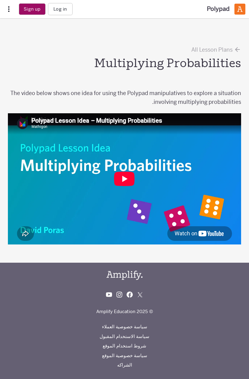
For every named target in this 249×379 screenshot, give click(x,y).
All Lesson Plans (212, 49)
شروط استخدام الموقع (124, 346)
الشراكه (124, 365)
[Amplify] (124, 275)
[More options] (8, 9)
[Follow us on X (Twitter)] (140, 294)
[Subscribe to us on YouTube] (109, 294)
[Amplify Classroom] (240, 9)
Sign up (32, 9)
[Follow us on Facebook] (129, 294)
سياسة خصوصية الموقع (124, 355)
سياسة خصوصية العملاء (124, 326)
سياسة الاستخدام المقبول (124, 336)
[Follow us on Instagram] (119, 294)
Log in (60, 9)
